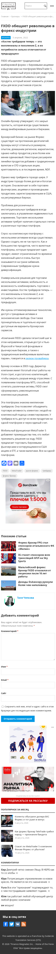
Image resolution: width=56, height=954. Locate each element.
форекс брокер (9, 476)
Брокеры (15, 16)
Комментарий (9, 631)
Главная (5, 16)
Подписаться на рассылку (28, 800)
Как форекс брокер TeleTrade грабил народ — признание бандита (34, 833)
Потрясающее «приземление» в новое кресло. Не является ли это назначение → (26, 880)
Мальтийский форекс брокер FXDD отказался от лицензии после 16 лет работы (34, 572)
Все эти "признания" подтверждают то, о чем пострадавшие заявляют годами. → (27, 889)
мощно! (9, 905)
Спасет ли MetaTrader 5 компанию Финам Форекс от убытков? (33, 848)
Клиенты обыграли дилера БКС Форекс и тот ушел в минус (32, 818)
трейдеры (47, 470)
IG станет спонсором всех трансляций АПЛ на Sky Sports (34, 558)
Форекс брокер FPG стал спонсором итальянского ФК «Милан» (36, 546)
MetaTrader (17, 470)
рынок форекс (32, 470)
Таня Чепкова (25, 597)
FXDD (5, 470)
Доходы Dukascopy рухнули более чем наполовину (35, 583)
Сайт (3, 693)
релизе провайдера (37, 358)
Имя (4, 666)
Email (5, 680)
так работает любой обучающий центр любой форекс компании (27, 898)
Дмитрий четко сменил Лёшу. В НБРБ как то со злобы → (27, 871)
